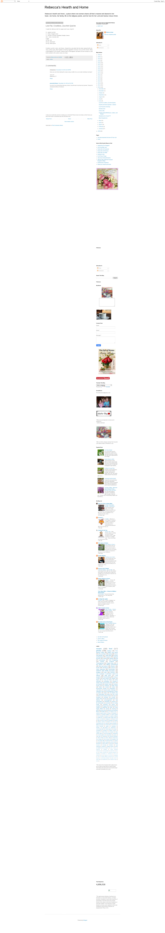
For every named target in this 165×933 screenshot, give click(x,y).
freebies (98, 727)
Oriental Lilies (102, 108)
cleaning (114, 708)
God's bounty (106, 739)
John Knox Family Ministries (104, 157)
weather (103, 711)
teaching (105, 730)
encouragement (108, 700)
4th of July (115, 694)
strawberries (104, 759)
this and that (102, 654)
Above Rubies (101, 642)
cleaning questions (112, 752)
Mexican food (115, 718)
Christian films (108, 724)
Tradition (107, 518)
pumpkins (98, 706)
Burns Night (108, 737)
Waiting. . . (107, 579)
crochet (107, 687)
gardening (104, 707)
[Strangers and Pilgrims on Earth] (107, 373)
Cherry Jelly (101, 110)
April (100, 122)
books (98, 667)
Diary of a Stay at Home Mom (105, 503)
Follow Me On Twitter (102, 152)
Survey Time (108, 531)
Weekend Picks (109, 740)
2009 (99, 131)
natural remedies (112, 723)
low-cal (114, 721)
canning (107, 708)
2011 (99, 85)
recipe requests (108, 729)
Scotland (112, 731)
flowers (113, 666)
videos (113, 687)
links (105, 672)
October (101, 92)
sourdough (98, 730)
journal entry (103, 710)
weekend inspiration (113, 736)
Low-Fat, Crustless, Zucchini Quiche (107, 102)
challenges (113, 726)
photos (98, 651)
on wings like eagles (103, 599)
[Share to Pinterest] (72, 57)
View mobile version (69, 121)
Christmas (105, 667)
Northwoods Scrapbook (103, 162)
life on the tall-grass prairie (104, 695)
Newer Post (49, 118)
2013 (99, 81)
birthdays (114, 713)
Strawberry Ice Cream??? (105, 116)
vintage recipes (110, 746)
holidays (109, 650)
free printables (101, 716)
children (113, 678)
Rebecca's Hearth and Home (66, 7)
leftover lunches (101, 721)
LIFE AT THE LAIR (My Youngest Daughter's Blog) (105, 160)
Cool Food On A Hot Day (104, 106)
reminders (111, 744)
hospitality (116, 755)
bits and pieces (103, 666)
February (101, 126)
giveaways (102, 660)
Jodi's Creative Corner (103, 608)
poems (113, 704)
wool (97, 760)
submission (105, 736)
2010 (99, 87)
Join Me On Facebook (103, 637)
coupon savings (114, 714)
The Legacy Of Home (102, 640)
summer (112, 672)
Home (69, 118)
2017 (99, 73)
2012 (99, 83)
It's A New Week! (108, 450)
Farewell (100, 600)
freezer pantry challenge (110, 690)
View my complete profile (110, 34)
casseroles (112, 750)
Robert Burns (105, 731)
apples (107, 726)
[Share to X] (69, 57)
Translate (108, 386)
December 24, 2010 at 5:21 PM (66, 83)
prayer (106, 716)
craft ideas (98, 690)
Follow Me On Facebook (103, 149)
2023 (99, 61)
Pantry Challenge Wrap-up (110, 623)
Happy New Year (107, 706)
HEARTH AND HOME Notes (110, 717)
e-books (113, 697)
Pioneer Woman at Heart (104, 578)
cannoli (99, 742)
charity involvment (103, 752)
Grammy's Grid (101, 154)
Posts (99, 45)
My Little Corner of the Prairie (105, 622)
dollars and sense (113, 652)
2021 (99, 64)
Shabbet (105, 749)
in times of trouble (100, 718)
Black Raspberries (103, 118)
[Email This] (65, 57)
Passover (98, 749)
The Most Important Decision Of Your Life (107, 137)
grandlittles (106, 681)
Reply (51, 78)
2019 (99, 69)
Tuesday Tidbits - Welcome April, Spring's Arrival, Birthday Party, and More (111, 489)
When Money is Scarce (110, 544)
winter (108, 694)
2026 (99, 54)
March (100, 124)
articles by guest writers (101, 713)
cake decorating (107, 733)
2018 (99, 71)
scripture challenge (114, 716)
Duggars (98, 731)
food (110, 649)
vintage (103, 746)
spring (105, 658)
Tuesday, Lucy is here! (110, 557)
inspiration (111, 720)
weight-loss (100, 717)
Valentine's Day (100, 691)
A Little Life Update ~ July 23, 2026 (105, 569)
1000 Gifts (108, 655)
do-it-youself (99, 684)
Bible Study (115, 685)
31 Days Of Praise (107, 679)
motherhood (113, 727)
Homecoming (101, 594)
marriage (106, 697)
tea (105, 698)
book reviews (106, 678)
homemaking (107, 677)
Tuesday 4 (100, 517)
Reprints (98, 700)
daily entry (108, 675)
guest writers (105, 743)
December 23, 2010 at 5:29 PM (63, 69)
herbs (111, 707)
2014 (99, 79)
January (101, 128)
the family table (100, 703)
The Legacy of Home (103, 543)
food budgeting (113, 660)
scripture (111, 661)
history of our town (108, 755)
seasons (108, 657)
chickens (98, 714)
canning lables (105, 750)
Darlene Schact (112, 730)
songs (115, 729)
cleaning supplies (105, 714)
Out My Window (102, 555)
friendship (107, 701)
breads (114, 706)
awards (116, 740)
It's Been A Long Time (110, 468)
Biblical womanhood (112, 664)
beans (109, 713)
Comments (101, 47)
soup (114, 695)
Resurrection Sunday (101, 688)
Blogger (85, 920)
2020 (99, 67)
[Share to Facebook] (70, 57)
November (101, 90)
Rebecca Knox (109, 32)
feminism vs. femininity (107, 753)
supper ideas (99, 698)
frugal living (110, 663)
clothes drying (105, 742)
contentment (115, 733)
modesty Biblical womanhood (107, 756)
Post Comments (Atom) (57, 125)
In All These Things (102, 156)
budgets (98, 672)
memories (105, 704)
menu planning (100, 669)
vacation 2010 (112, 698)
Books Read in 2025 (109, 459)
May (100, 120)
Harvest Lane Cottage (103, 568)
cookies (98, 707)
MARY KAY (100, 26)
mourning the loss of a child (102, 723)
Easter (100, 687)
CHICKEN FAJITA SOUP (110, 478)
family (110, 654)
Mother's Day (113, 711)
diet (98, 720)
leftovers (109, 721)
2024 (99, 58)
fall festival (98, 743)
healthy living (108, 684)
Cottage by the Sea (102, 530)
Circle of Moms (113, 747)
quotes (114, 734)
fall (117, 658)
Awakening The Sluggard (103, 145)
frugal (97, 679)
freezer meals (104, 720)
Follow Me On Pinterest (103, 150)
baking (111, 658)
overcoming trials (99, 729)
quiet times (98, 759)
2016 (99, 75)
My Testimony (105, 685)
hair (102, 755)
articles (114, 682)
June (100, 101)
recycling (104, 744)
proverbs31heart (54, 83)
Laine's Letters (101, 638)
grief (97, 710)
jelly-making (105, 727)
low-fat (111, 743)
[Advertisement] (107, 219)
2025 (99, 56)
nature (105, 692)
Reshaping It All (114, 739)
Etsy (108, 711)
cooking (102, 661)
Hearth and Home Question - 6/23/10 (107, 104)
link (98, 756)
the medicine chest (112, 759)
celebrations (112, 688)
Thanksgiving (99, 663)
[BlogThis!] (67, 57)
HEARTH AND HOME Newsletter (105, 670)
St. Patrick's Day (114, 692)
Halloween (108, 718)
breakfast (98, 697)
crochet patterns (101, 734)
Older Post (89, 118)
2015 (99, 77)
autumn (113, 667)
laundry (116, 720)
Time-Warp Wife (101, 740)
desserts (108, 703)
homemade (112, 669)
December (101, 88)
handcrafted (101, 694)
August (101, 97)
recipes (51, 59)
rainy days (98, 736)
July (100, 99)
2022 (99, 63)
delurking (98, 753)
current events (113, 742)
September (101, 94)
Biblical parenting (99, 724)
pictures (114, 701)
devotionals (109, 734)
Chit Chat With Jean (102, 147)
